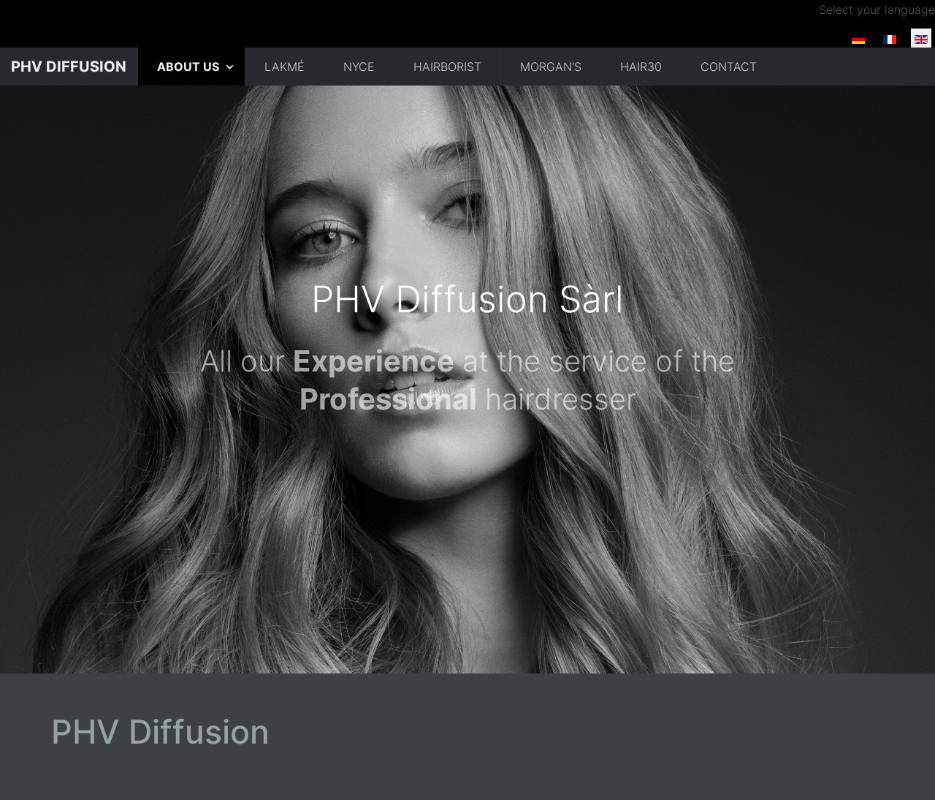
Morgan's (550, 66)
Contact (729, 66)
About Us (189, 66)
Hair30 (641, 66)
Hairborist (447, 66)
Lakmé (284, 66)
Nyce (359, 66)
